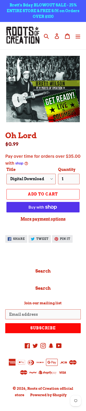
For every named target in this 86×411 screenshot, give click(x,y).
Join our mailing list (43, 303)
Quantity (66, 169)
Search (43, 271)
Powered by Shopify (48, 395)
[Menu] (78, 35)
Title (11, 169)
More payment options (43, 219)
